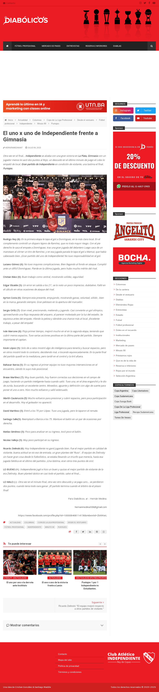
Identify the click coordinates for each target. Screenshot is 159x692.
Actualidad (23, 120)
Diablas (117, 46)
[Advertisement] (79, 74)
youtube (147, 118)
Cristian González (24, 687)
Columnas (37, 120)
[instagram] (140, 3)
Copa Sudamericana (124, 396)
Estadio (119, 315)
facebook (125, 118)
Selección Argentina (125, 376)
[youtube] (154, 3)
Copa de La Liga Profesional (60, 120)
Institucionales (123, 335)
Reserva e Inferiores (96, 46)
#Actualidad (19, 578)
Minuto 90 (42, 123)
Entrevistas (73, 46)
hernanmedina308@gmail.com (91, 506)
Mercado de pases (51, 46)
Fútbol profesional (25, 46)
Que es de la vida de (126, 360)
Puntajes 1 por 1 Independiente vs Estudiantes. (90, 585)
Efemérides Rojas (124, 304)
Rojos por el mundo (125, 370)
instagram (125, 111)
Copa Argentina (121, 391)
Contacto (10, 3)
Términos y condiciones (69, 672)
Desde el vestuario (86, 120)
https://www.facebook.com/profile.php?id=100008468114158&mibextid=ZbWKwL (62, 515)
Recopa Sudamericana (143, 412)
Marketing (121, 340)
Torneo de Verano (123, 417)
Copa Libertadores (140, 391)
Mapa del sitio (65, 660)
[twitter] (145, 3)
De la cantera (122, 289)
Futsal (119, 320)
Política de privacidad (68, 666)
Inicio (11, 120)
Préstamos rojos (124, 355)
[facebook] (149, 3)
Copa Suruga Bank (123, 401)
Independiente (26, 123)
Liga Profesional (122, 412)
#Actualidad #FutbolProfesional (93, 578)
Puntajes (55, 123)
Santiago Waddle (43, 687)
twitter (147, 111)
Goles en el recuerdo (126, 330)
